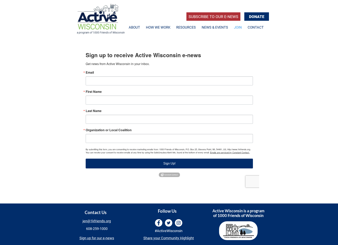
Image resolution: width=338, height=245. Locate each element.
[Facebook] (158, 223)
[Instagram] (178, 223)
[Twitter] (168, 223)
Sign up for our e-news (96, 238)
